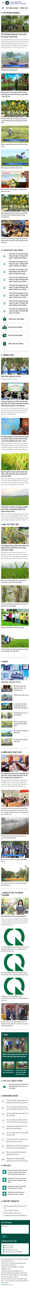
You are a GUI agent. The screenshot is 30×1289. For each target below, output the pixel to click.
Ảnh (6, 1035)
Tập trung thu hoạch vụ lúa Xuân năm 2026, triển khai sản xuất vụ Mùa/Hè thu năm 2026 (14, 474)
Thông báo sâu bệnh (12, 250)
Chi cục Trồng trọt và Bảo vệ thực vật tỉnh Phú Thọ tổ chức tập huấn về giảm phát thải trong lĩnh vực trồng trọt (14, 403)
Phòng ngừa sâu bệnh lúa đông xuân (11, 168)
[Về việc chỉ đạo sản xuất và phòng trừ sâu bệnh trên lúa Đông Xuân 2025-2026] (15, 639)
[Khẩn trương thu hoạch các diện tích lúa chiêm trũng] (15, 134)
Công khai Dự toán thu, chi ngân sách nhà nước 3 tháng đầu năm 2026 (17, 1180)
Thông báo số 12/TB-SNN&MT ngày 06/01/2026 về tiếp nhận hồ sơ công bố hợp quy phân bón (14, 998)
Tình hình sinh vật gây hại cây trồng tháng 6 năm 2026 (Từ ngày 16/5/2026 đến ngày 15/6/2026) (18, 272)
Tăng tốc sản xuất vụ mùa (9, 70)
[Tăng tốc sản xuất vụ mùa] (15, 59)
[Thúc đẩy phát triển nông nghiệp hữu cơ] (8, 1065)
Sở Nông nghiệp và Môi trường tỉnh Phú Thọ (15, 1207)
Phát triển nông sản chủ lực (11, 376)
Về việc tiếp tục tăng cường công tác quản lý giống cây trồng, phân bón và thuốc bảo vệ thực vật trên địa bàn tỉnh (14, 1023)
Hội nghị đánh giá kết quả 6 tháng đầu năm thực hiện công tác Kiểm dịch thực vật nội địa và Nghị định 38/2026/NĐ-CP (15, 775)
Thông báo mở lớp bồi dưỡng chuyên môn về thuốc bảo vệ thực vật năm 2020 (17, 1161)
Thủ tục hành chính (12, 1081)
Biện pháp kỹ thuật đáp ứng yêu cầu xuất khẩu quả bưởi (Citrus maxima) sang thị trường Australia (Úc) (14, 215)
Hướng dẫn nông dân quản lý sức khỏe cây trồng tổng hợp (20, 688)
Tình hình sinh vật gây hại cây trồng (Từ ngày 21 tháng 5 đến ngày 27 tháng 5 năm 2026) (18, 295)
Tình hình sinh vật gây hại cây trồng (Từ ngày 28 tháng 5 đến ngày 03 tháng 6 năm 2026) (18, 287)
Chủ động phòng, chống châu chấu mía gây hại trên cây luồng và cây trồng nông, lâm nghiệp (15, 548)
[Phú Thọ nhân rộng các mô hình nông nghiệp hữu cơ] (15, 849)
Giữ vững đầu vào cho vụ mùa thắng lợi (13, 916)
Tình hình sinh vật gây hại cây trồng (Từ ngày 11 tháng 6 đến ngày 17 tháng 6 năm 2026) (18, 264)
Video (5, 661)
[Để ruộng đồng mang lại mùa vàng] (6, 742)
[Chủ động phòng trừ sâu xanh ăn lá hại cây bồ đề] (15, 23)
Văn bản (6, 1165)
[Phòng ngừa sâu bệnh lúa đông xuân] (15, 157)
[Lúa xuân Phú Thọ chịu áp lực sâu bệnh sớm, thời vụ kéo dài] (15, 179)
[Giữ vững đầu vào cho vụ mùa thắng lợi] (6, 715)
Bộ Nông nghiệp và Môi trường (12, 1213)
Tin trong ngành (11, 13)
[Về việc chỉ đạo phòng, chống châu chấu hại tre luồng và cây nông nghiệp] (15, 593)
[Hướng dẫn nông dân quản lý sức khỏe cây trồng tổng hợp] (6, 688)
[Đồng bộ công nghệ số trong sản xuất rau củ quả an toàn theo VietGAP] (15, 825)
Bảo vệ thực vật (10, 524)
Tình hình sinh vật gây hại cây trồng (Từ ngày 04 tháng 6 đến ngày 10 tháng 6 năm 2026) (18, 279)
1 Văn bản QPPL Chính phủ (11, 1210)
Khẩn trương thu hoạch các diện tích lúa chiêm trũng (20, 723)
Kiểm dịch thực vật (12, 752)
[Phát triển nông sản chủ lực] (15, 366)
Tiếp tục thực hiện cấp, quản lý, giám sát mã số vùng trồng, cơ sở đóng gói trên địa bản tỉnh (21, 1074)
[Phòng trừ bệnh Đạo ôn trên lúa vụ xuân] (15, 617)
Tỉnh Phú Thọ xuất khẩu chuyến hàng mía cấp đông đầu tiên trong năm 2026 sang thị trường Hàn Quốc (14, 240)
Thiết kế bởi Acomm (6, 1284)
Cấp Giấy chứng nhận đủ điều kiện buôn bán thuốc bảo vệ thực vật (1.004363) (18, 1086)
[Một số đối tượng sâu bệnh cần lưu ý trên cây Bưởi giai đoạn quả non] (15, 1045)
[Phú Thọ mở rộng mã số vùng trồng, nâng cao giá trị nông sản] (15, 873)
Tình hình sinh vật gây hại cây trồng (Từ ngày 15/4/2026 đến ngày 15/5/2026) (18, 311)
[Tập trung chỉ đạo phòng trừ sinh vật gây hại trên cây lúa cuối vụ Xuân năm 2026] (15, 570)
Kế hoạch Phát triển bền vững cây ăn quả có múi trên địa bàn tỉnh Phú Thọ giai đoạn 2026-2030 (14, 120)
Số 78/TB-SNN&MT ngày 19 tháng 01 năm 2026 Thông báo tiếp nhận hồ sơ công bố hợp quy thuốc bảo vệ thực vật (15, 949)
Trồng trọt (8, 355)
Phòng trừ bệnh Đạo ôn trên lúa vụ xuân (12, 627)
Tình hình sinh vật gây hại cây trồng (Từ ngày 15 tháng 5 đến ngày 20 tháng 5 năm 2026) (18, 303)
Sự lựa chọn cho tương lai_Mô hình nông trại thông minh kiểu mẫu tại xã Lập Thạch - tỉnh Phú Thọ (14, 94)
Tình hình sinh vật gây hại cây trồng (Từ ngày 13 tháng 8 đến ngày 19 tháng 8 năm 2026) (18, 256)
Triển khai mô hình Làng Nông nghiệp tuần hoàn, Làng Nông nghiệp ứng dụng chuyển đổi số (14, 509)
